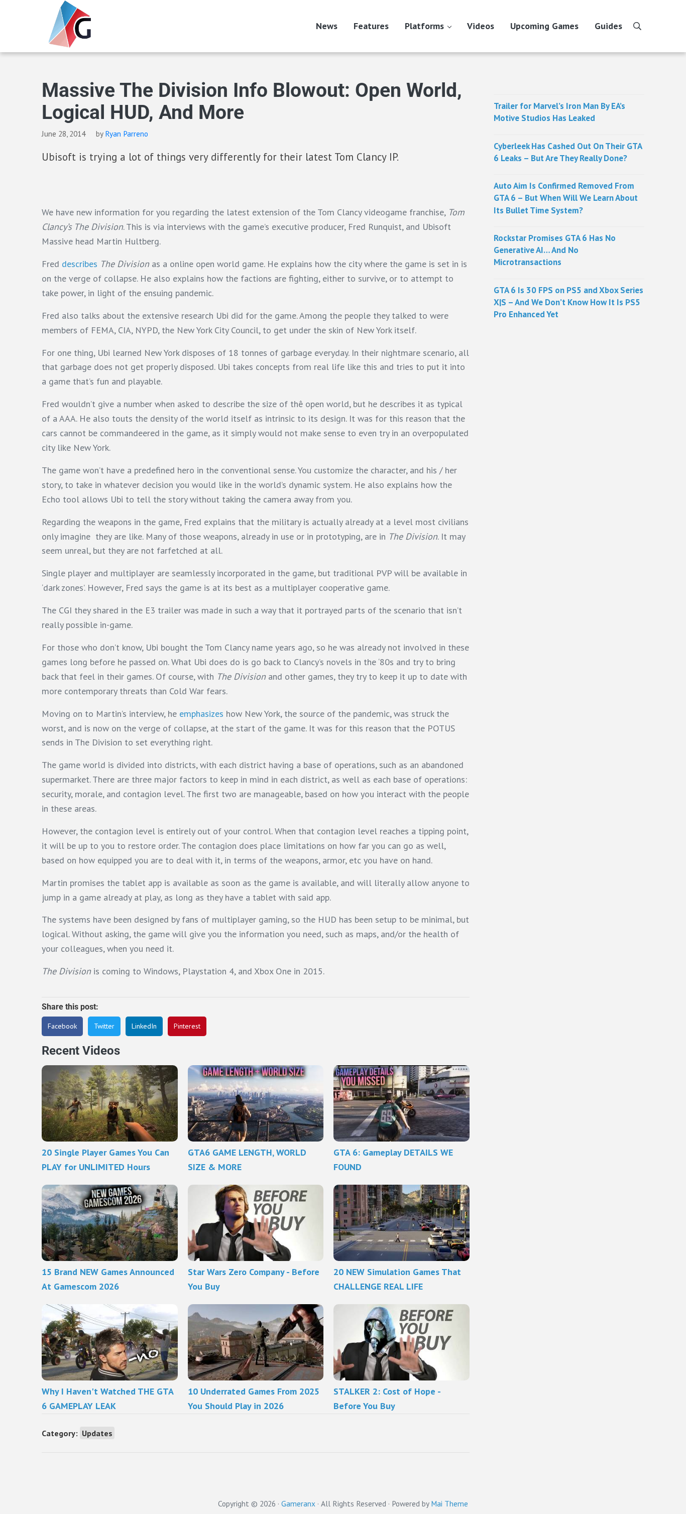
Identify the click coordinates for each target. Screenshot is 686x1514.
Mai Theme (449, 1503)
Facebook (62, 1026)
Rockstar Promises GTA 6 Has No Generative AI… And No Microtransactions (555, 250)
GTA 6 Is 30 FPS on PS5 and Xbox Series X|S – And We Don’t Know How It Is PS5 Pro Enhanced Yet (568, 302)
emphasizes (202, 713)
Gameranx (298, 1503)
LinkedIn (144, 1026)
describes (81, 264)
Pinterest (187, 1026)
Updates (97, 1433)
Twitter (104, 1026)
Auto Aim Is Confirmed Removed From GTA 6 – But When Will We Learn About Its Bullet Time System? (566, 198)
